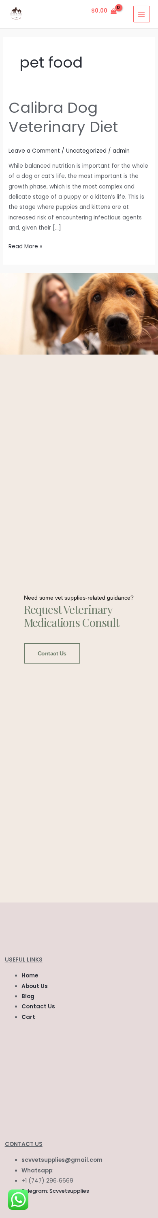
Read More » (25, 245)
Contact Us (52, 653)
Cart (28, 1017)
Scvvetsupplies (69, 1190)
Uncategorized (86, 151)
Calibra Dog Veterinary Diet (63, 117)
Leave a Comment (34, 151)
